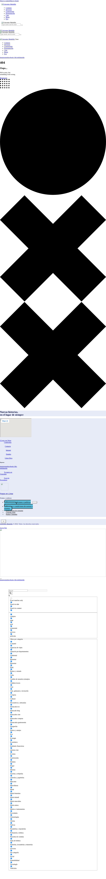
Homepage (3, 78)
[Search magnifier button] (10, 593)
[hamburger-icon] (34, 502)
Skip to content (5, 1)
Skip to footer (14, 1)
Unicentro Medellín (6, 524)
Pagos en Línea (6, 494)
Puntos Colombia (11, 514)
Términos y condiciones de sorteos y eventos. (18, 507)
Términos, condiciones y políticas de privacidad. (17, 503)
